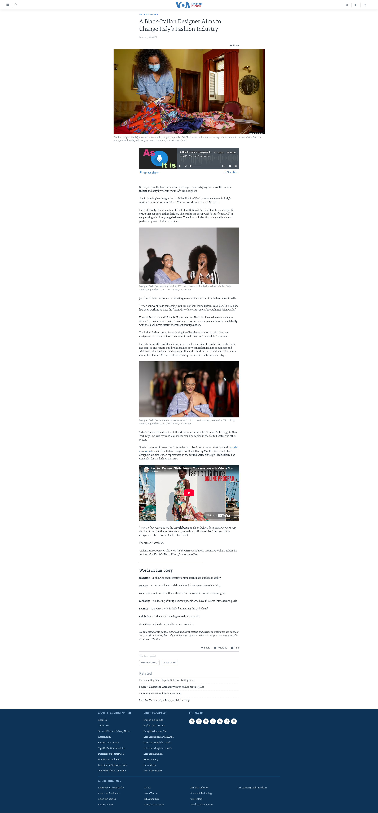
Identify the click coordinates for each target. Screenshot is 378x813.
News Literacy (151, 759)
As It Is (147, 788)
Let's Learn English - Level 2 (158, 748)
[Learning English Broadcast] (347, 5)
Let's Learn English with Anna (159, 737)
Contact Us (103, 726)
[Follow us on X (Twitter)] (199, 721)
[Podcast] (227, 721)
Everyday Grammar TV (155, 731)
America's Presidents (109, 793)
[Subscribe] (234, 721)
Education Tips (151, 799)
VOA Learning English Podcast (252, 788)
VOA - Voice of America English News (202, 156)
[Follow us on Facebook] (192, 721)
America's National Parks (111, 788)
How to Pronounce (153, 771)
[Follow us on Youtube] (206, 721)
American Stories (107, 799)
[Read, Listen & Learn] (365, 5)
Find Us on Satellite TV (109, 759)
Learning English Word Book (112, 765)
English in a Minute (153, 720)
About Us (102, 720)
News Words (150, 765)
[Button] (234, 45)
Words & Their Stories (201, 805)
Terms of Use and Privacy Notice (114, 731)
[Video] (356, 5)
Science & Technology (201, 793)
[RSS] (220, 721)
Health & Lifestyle (199, 788)
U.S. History (196, 799)
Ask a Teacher (151, 793)
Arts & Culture (148, 14)
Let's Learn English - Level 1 (157, 743)
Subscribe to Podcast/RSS (111, 754)
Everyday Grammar (154, 805)
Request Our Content (108, 743)
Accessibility (104, 737)
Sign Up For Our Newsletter (112, 748)
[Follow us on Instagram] (213, 721)
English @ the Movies (154, 726)
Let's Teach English (153, 754)
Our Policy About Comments (112, 771)
